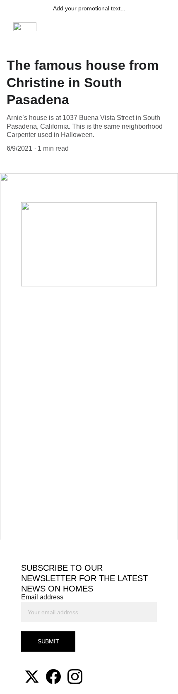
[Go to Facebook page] (53, 676)
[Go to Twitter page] (31, 676)
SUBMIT (48, 641)
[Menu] (160, 27)
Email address (42, 597)
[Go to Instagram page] (74, 676)
